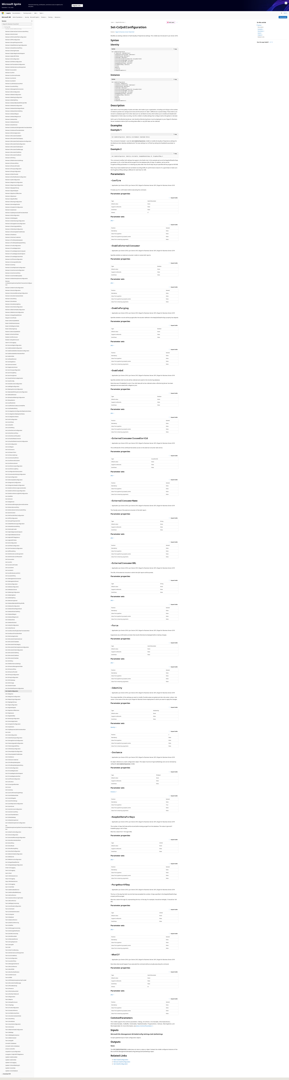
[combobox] (17, 24)
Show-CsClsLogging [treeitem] (10, 867)
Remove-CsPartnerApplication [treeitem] (12, 133)
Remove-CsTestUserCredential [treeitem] (13, 237)
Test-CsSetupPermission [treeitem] (11, 1002)
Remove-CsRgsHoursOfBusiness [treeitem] (13, 193)
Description (260, 27)
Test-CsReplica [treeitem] (9, 999)
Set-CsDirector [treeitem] (9, 499)
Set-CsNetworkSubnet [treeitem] (10, 622)
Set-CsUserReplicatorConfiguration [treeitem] (14, 803)
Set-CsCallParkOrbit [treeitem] (10, 403)
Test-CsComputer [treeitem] (9, 914)
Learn (112, 22)
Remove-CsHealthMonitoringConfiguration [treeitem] (16, 45)
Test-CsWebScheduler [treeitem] (10, 1038)
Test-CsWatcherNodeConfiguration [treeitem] (14, 1029)
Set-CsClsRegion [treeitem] (9, 447)
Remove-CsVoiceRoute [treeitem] (11, 301)
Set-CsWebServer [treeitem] (9, 856)
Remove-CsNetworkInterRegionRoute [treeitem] (14, 108)
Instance (113, 792)
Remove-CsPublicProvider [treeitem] (11, 174)
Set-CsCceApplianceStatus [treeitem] (12, 416)
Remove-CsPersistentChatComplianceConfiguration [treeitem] (18, 141)
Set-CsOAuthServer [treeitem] (10, 628)
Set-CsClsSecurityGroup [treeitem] (11, 455)
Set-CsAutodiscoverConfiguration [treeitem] (13, 383)
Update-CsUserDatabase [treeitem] (11, 1071)
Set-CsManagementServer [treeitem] (12, 581)
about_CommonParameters (144, 1026)
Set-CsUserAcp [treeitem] (9, 790)
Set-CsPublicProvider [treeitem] (10, 685)
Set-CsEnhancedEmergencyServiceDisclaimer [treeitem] (16, 504)
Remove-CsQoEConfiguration (121, 1062)
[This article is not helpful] (272, 42)
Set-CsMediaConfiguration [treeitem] (12, 586)
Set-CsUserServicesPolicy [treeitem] (11, 812)
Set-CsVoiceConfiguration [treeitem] (11, 834)
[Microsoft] (3, 13)
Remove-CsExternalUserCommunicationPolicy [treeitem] (16, 31)
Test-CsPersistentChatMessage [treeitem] (13, 983)
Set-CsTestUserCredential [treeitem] (11, 759)
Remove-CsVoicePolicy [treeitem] (10, 298)
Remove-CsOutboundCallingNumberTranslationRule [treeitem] (18, 127)
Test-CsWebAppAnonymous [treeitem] (12, 1035)
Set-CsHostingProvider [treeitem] (11, 529)
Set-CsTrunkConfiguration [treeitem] (11, 768)
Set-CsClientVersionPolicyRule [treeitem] (12, 436)
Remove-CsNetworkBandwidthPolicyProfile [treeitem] (16, 103)
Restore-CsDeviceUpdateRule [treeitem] (12, 331)
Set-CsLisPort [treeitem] (8, 562)
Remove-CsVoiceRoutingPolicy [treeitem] (12, 304)
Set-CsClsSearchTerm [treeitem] (10, 452)
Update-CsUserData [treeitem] (10, 1068)
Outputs (260, 35)
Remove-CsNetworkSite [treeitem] (11, 119)
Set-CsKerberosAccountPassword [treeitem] (13, 556)
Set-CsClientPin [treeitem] (9, 425)
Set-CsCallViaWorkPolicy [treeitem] (11, 408)
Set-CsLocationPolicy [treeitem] (10, 576)
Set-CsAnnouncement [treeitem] (10, 364)
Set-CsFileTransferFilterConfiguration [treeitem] (14, 515)
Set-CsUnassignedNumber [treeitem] (12, 784)
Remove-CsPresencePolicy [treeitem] (11, 163)
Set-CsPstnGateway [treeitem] (10, 680)
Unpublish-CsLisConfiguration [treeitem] (13, 1051)
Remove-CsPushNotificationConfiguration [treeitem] (15, 177)
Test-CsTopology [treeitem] (9, 1005)
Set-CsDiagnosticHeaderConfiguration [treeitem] (15, 485)
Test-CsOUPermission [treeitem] (10, 974)
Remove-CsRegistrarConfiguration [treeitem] (14, 182)
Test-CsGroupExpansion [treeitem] (11, 941)
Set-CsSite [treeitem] (7, 732)
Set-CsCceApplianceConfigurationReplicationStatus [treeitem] (18, 411)
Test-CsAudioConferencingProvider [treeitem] (14, 898)
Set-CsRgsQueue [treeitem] (9, 713)
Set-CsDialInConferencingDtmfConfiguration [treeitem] (16, 493)
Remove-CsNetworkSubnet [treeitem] (12, 122)
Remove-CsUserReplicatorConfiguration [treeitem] (15, 267)
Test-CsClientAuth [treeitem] (9, 909)
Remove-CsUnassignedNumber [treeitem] (13, 262)
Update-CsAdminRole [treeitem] (10, 1060)
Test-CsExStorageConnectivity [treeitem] (12, 928)
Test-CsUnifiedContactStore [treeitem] (12, 1013)
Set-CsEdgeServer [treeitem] (9, 501)
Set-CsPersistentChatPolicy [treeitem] (12, 652)
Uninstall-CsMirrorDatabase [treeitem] (12, 1046)
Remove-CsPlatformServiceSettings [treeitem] (14, 160)
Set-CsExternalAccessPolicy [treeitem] (12, 507)
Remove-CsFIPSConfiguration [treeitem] (12, 39)
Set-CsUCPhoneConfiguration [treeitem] (12, 779)
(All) (112, 220)
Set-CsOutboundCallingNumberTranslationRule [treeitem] (17, 630)
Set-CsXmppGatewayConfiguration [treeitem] (14, 865)
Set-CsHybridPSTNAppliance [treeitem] (12, 537)
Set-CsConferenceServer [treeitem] (11, 463)
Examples (260, 29)
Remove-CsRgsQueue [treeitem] (10, 196)
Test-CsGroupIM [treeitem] (9, 944)
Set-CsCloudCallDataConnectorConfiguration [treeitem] (16, 441)
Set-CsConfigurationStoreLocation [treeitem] (13, 471)
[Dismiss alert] (286, 3)
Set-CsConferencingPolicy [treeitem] (11, 469)
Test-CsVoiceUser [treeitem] (9, 1027)
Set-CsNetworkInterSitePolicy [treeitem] (12, 611)
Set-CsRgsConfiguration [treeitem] (11, 705)
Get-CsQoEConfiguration (120, 1064)
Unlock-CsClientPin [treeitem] (10, 1049)
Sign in (285, 13)
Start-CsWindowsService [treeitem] (11, 876)
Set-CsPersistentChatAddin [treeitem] (12, 641)
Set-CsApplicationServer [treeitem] (11, 367)
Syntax (259, 25)
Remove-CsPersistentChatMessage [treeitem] (14, 149)
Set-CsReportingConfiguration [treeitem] (13, 699)
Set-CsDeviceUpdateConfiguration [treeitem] (14, 479)
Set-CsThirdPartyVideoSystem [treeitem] (12, 762)
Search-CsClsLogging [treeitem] (10, 342)
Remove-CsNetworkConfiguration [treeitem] (13, 105)
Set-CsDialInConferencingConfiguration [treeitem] (15, 490)
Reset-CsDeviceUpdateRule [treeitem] (12, 320)
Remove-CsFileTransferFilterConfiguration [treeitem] (15, 37)
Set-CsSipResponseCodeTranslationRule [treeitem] (15, 729)
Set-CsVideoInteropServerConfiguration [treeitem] (15, 823)
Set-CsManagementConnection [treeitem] (13, 578)
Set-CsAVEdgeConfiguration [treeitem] (12, 386)
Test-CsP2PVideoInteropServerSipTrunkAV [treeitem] (15, 980)
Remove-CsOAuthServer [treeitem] (11, 124)
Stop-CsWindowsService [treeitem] (11, 881)
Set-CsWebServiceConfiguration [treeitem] (13, 859)
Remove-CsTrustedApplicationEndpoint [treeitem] (15, 253)
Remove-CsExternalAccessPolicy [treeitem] (13, 28)
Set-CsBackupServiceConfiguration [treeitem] (14, 389)
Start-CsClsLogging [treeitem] (10, 870)
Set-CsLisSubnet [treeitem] (9, 567)
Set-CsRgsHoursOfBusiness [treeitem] (12, 710)
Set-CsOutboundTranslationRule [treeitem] (13, 633)
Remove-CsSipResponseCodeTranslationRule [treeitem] (16, 212)
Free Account (283, 17)
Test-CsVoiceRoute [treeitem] (10, 1021)
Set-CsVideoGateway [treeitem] (10, 817)
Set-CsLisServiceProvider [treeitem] (11, 565)
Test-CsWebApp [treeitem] (9, 1032)
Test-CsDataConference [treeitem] (11, 920)
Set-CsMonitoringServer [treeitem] (11, 600)
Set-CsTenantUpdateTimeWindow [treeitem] (13, 754)
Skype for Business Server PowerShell (124, 32)
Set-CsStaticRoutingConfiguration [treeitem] (13, 737)
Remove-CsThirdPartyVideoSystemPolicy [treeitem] (15, 242)
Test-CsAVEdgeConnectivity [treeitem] (12, 903)
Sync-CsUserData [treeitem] (9, 887)
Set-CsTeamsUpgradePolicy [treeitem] (12, 746)
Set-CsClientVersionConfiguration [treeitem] (13, 430)
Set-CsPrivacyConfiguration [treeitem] (12, 674)
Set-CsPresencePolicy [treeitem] (10, 669)
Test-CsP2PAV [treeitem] (8, 977)
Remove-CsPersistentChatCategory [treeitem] (14, 138)
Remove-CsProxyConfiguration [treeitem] (13, 171)
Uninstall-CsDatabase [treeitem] (10, 1043)
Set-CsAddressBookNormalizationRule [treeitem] (15, 353)
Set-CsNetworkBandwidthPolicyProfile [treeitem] (14, 603)
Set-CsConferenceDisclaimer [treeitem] (12, 460)
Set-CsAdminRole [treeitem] (9, 356)
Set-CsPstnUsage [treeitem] (9, 683)
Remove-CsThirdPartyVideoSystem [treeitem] (14, 240)
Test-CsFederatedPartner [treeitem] (11, 939)
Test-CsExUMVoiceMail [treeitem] (11, 936)
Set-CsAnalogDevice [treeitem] (10, 361)
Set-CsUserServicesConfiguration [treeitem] (13, 809)
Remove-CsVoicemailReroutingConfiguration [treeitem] (16, 293)
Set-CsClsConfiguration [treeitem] (11, 444)
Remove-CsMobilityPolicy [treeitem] (11, 100)
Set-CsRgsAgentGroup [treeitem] (11, 702)
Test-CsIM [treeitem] (7, 947)
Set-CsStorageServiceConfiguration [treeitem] (14, 740)
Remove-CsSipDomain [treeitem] (10, 210)
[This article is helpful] (270, 42)
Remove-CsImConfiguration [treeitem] (12, 59)
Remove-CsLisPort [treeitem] (9, 72)
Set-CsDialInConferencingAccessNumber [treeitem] (15, 488)
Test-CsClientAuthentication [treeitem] (12, 911)
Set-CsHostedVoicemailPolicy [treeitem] (12, 526)
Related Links (261, 37)
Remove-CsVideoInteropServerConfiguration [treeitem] (16, 278)
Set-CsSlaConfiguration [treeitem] (11, 735)
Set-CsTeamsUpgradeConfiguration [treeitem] (14, 743)
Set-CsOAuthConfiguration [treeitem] (12, 625)
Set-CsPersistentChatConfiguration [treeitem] (14, 650)
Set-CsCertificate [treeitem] (9, 422)
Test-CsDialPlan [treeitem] (9, 925)
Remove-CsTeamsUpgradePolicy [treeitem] (13, 226)
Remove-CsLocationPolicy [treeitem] (11, 86)
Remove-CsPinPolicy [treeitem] (10, 157)
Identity (113, 727)
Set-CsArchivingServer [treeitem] (11, 375)
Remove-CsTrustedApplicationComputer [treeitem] (15, 251)
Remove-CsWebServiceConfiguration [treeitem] (14, 312)
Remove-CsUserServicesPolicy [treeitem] (12, 273)
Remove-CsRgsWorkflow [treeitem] (11, 199)
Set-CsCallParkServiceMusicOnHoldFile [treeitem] (15, 405)
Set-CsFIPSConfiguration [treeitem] (11, 518)
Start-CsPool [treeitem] (8, 873)
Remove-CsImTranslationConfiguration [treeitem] (15, 64)
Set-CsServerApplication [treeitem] (11, 721)
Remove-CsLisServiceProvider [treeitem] (12, 75)
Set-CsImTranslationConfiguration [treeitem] (14, 548)
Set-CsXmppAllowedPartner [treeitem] (12, 862)
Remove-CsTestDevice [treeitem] (10, 234)
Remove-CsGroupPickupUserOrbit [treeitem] (13, 42)
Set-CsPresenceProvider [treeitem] (11, 672)
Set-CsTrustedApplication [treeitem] (11, 770)
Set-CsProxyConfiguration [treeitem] (11, 677)
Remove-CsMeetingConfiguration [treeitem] (13, 97)
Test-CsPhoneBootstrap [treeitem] (11, 985)
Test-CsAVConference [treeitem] (10, 900)
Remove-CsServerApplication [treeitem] (12, 204)
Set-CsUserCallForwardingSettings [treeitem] (14, 792)
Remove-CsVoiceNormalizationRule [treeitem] (14, 296)
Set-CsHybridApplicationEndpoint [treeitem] (13, 532)
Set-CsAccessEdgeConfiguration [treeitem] (13, 345)
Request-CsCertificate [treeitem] (10, 318)
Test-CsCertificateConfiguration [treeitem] (13, 906)
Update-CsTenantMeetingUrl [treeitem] (12, 1065)
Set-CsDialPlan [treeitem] (9, 496)
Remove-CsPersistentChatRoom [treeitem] (13, 155)
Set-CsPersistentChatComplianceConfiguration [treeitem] (17, 647)
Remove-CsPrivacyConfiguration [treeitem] (13, 168)
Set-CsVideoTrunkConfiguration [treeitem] (13, 832)
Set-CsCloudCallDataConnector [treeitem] (13, 438)
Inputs (259, 33)
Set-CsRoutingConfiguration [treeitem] (12, 718)
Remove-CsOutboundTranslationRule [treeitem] (14, 130)
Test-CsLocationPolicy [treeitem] (10, 961)
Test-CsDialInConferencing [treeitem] (12, 922)
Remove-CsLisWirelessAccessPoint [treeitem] (14, 83)
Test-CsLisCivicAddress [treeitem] (11, 955)
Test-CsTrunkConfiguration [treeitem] (12, 1007)
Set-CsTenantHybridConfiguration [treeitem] (13, 751)
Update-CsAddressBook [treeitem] (11, 1057)
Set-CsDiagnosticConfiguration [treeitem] (13, 482)
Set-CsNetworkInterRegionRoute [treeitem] (13, 608)
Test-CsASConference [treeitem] (10, 895)
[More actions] (177, 22)
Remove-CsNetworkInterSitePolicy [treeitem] (13, 111)
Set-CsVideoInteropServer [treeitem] (11, 820)
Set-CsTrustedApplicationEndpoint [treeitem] (14, 773)
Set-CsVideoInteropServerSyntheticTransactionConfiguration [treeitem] (18, 827)
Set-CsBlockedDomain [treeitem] (10, 394)
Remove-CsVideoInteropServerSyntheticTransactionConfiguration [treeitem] (18, 283)
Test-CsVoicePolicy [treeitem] (10, 1018)
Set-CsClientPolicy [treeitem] (9, 427)
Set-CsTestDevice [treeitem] (9, 757)
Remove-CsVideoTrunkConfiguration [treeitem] (14, 287)
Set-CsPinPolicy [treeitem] (9, 661)
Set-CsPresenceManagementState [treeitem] (14, 666)
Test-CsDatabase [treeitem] (9, 917)
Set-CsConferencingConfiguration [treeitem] (13, 466)
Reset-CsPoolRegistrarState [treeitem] (12, 326)
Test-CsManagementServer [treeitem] (12, 963)
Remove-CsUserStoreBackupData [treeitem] (13, 275)
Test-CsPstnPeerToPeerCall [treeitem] (12, 994)
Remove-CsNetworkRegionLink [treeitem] (13, 116)
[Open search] (281, 13)
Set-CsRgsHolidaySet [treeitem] (10, 707)
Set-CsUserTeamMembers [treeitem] (11, 814)
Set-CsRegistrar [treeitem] (9, 694)
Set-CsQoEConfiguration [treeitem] (11, 691)
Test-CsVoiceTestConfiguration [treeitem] (13, 1024)
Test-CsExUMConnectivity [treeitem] (11, 933)
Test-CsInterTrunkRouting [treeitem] (11, 950)
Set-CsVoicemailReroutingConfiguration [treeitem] (15, 837)
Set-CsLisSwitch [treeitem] (9, 570)
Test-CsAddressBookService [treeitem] (12, 889)
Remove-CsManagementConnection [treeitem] (14, 89)
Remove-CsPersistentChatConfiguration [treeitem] (15, 144)
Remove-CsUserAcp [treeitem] (10, 264)
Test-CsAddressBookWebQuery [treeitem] (13, 892)
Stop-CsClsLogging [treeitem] (10, 878)
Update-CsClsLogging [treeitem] (10, 1062)
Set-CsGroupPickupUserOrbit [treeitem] (12, 521)
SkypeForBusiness (120, 22)
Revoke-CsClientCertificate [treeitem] (12, 334)
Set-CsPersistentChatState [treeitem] (12, 658)
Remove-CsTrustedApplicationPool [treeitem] (14, 256)
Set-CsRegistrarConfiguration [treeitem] (12, 696)
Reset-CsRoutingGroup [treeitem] (11, 328)
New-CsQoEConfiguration (120, 1060)
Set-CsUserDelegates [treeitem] (10, 798)
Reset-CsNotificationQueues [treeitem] (12, 323)
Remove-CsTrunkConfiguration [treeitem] (13, 245)
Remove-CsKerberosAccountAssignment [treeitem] (15, 67)
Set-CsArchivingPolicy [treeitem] (10, 372)
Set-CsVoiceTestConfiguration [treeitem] (12, 851)
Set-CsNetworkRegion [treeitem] (10, 614)
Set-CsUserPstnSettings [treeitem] (11, 801)
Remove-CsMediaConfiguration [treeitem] (13, 94)
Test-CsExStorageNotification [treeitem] (12, 930)
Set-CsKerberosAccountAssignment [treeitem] (14, 554)
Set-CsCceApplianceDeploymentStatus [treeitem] (15, 414)
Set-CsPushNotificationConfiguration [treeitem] (14, 688)
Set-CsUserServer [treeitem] (9, 806)
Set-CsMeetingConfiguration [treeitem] (12, 592)
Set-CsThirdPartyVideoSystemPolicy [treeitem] (14, 765)
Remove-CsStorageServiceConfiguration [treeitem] (15, 223)
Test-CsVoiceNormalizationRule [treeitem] (13, 1016)
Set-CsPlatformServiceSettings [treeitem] (13, 663)
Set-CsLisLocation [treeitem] (9, 559)
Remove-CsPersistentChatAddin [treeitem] (13, 135)
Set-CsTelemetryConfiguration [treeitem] (12, 748)
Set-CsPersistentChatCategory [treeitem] (12, 644)
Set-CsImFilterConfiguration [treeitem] (12, 545)
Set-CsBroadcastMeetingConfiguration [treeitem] (15, 397)
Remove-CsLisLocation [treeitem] (11, 70)
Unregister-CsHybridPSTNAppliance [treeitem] (14, 1054)
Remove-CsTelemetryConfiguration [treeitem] (14, 229)
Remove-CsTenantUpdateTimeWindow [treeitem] (15, 231)
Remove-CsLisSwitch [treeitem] (10, 81)
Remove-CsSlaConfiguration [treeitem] (12, 215)
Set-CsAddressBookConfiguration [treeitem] (13, 348)
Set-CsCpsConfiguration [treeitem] (11, 477)
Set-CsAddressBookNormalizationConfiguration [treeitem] (17, 350)
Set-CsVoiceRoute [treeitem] (9, 845)
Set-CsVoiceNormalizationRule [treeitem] (13, 840)
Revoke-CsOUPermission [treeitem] (11, 337)
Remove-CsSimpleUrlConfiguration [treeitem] (14, 207)
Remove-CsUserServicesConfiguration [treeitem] (14, 270)
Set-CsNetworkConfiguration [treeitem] (12, 606)
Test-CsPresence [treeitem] (9, 988)
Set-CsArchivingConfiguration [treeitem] (12, 370)
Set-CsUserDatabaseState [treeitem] (11, 795)
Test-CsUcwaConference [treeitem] (11, 1010)
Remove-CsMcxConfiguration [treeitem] (12, 92)
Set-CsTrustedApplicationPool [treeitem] (12, 776)
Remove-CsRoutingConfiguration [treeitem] (13, 201)
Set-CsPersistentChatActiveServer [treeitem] (13, 639)
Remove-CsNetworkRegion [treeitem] (12, 114)
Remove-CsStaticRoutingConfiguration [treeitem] (15, 221)
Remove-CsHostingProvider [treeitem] (12, 50)
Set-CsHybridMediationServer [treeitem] (12, 534)
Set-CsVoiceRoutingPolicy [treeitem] (11, 848)
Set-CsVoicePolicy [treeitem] (9, 843)
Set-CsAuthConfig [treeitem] (9, 381)
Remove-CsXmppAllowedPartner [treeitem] (13, 315)
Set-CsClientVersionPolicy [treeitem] (11, 433)
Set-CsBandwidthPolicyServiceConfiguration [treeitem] (16, 392)
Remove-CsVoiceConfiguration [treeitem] (13, 290)
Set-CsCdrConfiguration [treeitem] (11, 419)
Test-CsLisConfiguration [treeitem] (11, 958)
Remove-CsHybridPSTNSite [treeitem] (12, 56)
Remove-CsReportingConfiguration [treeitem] (14, 185)
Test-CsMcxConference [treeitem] (11, 966)
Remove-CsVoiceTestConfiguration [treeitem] (14, 307)
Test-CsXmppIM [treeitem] (9, 1040)
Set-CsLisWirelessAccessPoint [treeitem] (12, 573)
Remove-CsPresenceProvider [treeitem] (12, 166)
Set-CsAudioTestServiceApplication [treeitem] (14, 378)
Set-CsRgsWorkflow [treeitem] (10, 716)
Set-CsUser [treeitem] (8, 787)
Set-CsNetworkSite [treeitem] (10, 619)
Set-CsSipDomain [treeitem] (9, 726)
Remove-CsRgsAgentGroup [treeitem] (12, 188)
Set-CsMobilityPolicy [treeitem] (10, 597)
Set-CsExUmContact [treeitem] (10, 512)
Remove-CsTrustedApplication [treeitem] (13, 248)
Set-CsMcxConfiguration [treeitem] (11, 584)
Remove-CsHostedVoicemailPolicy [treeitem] (13, 48)
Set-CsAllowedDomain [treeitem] (10, 359)
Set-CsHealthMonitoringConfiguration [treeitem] (14, 523)
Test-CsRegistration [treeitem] (10, 996)
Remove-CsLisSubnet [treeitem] (10, 78)
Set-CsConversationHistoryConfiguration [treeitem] (15, 474)
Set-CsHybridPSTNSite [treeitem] (10, 540)
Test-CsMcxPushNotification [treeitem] (12, 972)
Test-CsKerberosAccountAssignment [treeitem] (14, 952)
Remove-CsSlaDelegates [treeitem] (11, 218)
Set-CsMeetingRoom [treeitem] (10, 595)
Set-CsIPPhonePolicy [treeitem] (10, 551)
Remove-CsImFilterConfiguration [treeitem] (13, 61)
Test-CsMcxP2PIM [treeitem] (9, 969)
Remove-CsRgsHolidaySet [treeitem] (11, 190)
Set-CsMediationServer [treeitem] (11, 589)
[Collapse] (32, 21)
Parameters (260, 31)
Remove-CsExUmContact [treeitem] (11, 34)
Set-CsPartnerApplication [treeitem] (11, 636)
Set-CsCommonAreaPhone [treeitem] (12, 458)
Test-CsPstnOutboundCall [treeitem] (11, 991)
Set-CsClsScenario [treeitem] (9, 449)
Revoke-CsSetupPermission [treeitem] (12, 339)
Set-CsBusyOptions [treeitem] (10, 400)
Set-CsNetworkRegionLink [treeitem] (11, 617)
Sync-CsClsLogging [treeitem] (10, 884)
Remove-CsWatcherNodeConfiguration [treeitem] (15, 309)
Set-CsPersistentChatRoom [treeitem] (12, 655)
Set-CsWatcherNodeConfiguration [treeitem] (13, 854)
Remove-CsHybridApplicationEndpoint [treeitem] (15, 53)
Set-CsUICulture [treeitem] (9, 781)
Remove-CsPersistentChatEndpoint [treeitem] (14, 146)
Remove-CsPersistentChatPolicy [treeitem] (13, 152)
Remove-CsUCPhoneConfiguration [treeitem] (14, 259)
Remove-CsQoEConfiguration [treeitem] (12, 179)
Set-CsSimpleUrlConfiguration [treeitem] (12, 724)
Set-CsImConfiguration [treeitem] (11, 543)
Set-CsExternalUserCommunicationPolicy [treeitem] (15, 510)
